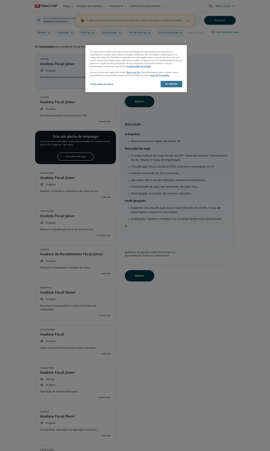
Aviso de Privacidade (159, 75)
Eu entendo (171, 84)
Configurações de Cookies (139, 67)
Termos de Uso (133, 73)
